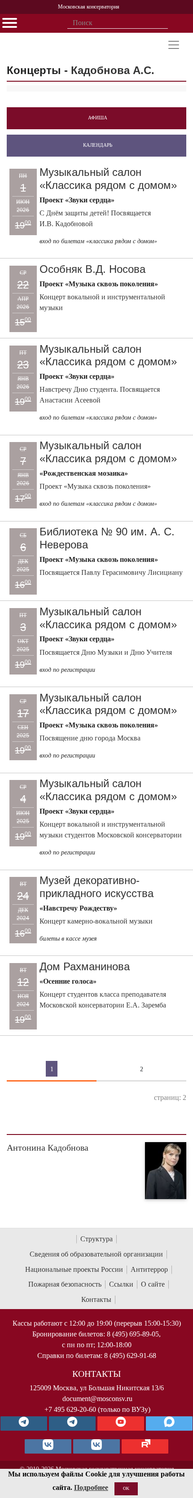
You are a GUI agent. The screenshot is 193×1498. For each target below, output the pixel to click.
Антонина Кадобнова (47, 1147)
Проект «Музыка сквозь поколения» (95, 486)
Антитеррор (149, 1269)
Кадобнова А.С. (112, 70)
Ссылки (121, 1284)
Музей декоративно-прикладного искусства (96, 886)
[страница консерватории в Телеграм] (23, 1423)
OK (126, 1488)
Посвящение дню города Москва (89, 738)
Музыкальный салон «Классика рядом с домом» (108, 178)
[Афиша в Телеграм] (145, 1446)
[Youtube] (120, 1423)
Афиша (97, 117)
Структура (96, 1239)
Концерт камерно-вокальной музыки (96, 921)
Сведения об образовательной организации (96, 1254)
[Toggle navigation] (174, 44)
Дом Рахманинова (84, 966)
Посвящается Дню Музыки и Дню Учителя (105, 652)
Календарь (97, 145)
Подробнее (91, 1487)
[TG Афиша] (72, 1423)
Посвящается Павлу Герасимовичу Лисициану (111, 572)
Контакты (96, 1299)
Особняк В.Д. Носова (92, 269)
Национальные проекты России (74, 1269)
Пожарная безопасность (64, 1284)
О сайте (153, 1284)
